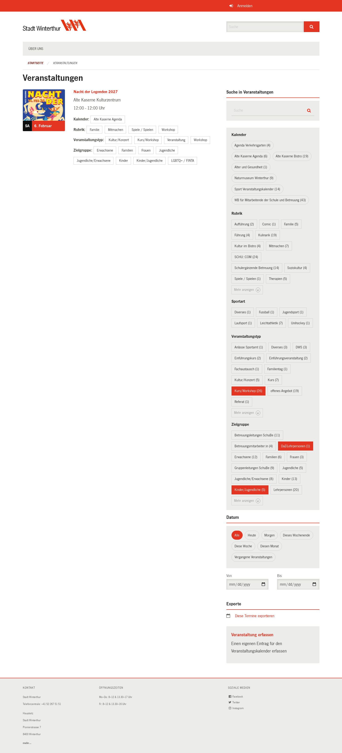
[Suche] (311, 26)
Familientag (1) (277, 369)
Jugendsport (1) (292, 312)
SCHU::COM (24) (246, 257)
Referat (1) (242, 402)
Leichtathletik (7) (271, 323)
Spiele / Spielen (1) (248, 279)
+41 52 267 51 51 (51, 704)
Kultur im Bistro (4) (248, 246)
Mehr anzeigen (244, 290)
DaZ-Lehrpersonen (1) (295, 446)
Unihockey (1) (300, 323)
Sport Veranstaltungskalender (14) (257, 189)
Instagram (238, 708)
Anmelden (244, 6)
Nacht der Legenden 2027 (96, 92)
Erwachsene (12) (246, 457)
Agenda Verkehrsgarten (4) (252, 145)
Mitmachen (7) (279, 246)
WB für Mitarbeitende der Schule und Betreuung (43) (270, 200)
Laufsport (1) (243, 323)
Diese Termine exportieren (254, 616)
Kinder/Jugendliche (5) (250, 490)
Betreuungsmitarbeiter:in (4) (254, 446)
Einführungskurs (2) (248, 358)
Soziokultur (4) (297, 268)
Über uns (35, 49)
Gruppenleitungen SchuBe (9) (254, 468)
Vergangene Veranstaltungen (253, 557)
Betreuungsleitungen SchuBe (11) (257, 435)
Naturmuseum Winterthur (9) (254, 178)
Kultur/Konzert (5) (247, 380)
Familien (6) (274, 457)
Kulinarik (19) (267, 235)
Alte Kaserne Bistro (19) (292, 156)
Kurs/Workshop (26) (248, 391)
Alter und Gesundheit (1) (251, 167)
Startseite (35, 63)
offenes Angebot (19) (285, 391)
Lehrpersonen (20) (286, 490)
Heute (252, 535)
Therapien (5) (278, 279)
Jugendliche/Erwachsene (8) (254, 479)
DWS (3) (301, 347)
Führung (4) (242, 235)
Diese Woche (243, 546)
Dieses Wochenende (296, 535)
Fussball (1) (266, 312)
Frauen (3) (297, 457)
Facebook (238, 696)
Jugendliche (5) (292, 468)
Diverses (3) (279, 347)
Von (229, 576)
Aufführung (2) (244, 224)
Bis (279, 576)
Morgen (269, 535)
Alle (237, 535)
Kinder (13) (289, 479)
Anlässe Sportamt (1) (249, 347)
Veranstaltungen (65, 63)
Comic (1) (269, 224)
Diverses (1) (243, 312)
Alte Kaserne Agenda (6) (251, 156)
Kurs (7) (273, 380)
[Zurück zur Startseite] (54, 29)
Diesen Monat (269, 546)
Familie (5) (291, 224)
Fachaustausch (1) (247, 369)
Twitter (236, 702)
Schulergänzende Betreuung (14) (257, 268)
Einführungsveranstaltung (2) (288, 358)
